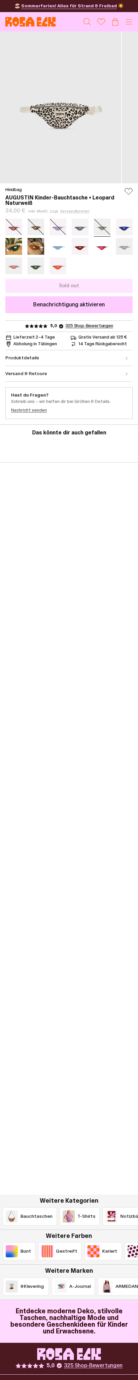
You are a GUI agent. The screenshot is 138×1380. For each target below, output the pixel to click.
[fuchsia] (102, 246)
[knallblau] (124, 227)
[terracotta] (80, 246)
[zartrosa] (13, 227)
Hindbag (13, 189)
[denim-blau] (58, 246)
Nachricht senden (29, 410)
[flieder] (58, 227)
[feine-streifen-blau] (124, 246)
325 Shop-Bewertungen (89, 325)
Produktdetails (22, 358)
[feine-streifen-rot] (13, 265)
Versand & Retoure (26, 373)
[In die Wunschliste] (129, 194)
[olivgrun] (35, 265)
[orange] (58, 265)
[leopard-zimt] (35, 227)
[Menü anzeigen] (129, 22)
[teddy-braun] (35, 246)
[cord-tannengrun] (13, 246)
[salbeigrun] (80, 227)
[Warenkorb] (115, 21)
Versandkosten (74, 211)
